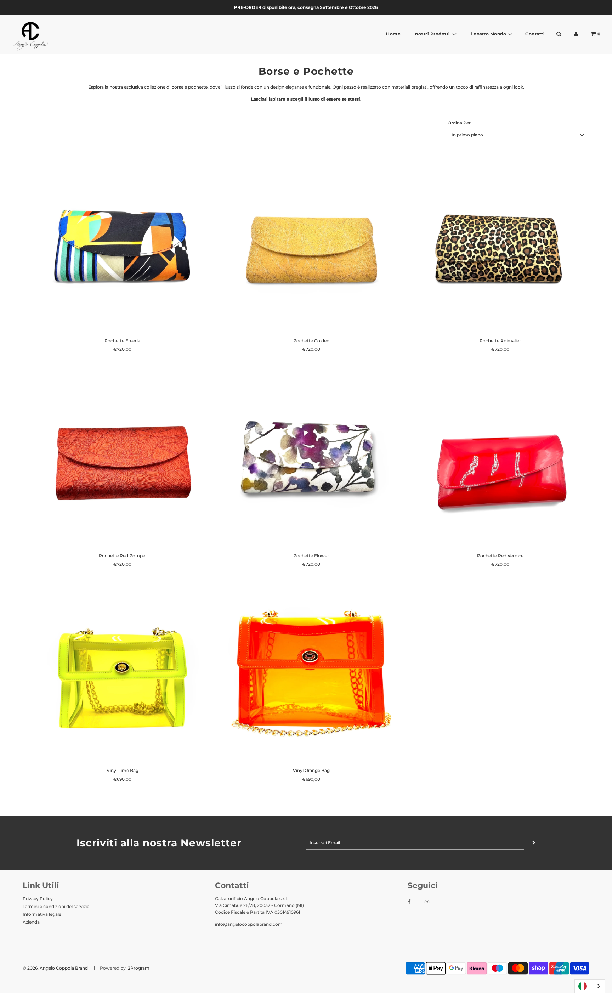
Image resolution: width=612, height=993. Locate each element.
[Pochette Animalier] (500, 243)
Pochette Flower (311, 555)
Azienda (31, 922)
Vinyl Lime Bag (122, 770)
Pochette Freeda (122, 340)
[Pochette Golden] (311, 243)
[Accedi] (576, 34)
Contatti (535, 33)
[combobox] (589, 986)
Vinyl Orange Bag (311, 770)
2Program (138, 968)
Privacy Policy (38, 898)
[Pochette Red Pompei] (122, 457)
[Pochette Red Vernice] (500, 457)
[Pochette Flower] (311, 457)
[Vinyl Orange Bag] (311, 672)
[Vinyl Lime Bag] (122, 672)
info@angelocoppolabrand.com (249, 924)
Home (393, 33)
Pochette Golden (311, 340)
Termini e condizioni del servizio (56, 906)
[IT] (590, 986)
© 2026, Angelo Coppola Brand (55, 968)
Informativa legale (42, 914)
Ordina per (459, 122)
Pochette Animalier (500, 340)
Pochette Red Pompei (122, 555)
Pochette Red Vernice (500, 555)
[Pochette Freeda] (122, 243)
